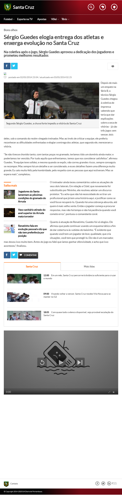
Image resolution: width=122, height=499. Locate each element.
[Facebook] (97, 484)
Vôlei (54, 19)
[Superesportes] (7, 484)
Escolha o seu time (114, 7)
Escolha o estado (102, 7)
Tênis (64, 19)
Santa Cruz (32, 266)
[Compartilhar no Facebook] (7, 66)
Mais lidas (89, 266)
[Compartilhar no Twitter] (14, 66)
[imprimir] (113, 66)
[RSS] (112, 484)
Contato (14, 483)
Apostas (41, 19)
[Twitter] (103, 484)
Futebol (8, 19)
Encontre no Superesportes (91, 7)
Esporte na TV (25, 19)
